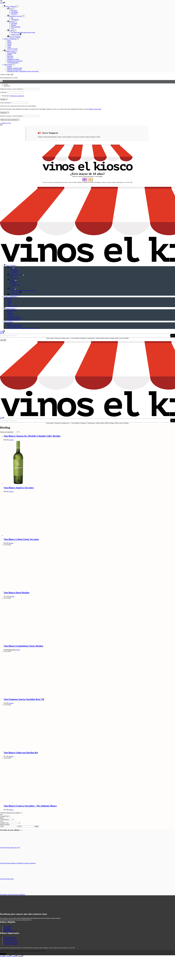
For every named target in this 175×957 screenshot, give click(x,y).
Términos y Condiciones (11, 940)
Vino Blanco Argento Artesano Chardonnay (12, 894)
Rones (9, 298)
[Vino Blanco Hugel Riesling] (18, 588)
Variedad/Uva (15, 278)
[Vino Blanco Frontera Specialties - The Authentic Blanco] (18, 802)
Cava (12, 286)
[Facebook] (5, 954)
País (12, 276)
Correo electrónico (5, 102)
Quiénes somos (8, 926)
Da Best (11, 289)
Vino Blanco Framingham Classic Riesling (23, 646)
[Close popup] (1, 125)
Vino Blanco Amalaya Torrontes (19, 487)
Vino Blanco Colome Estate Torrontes (21, 539)
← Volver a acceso (5, 123)
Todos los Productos (15, 295)
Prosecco (13, 283)
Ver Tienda (7, 928)
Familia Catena (15, 292)
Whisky (9, 299)
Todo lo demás (8, 321)
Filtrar (36, 826)
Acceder (3, 99)
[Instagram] (1, 954)
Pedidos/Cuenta (9, 308)
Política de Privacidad (10, 937)
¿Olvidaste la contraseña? (17, 96)
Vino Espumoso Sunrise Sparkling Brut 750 (24, 699)
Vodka (9, 303)
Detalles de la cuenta (13, 316)
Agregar (11, 440)
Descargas (10, 313)
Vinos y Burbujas (10, 265)
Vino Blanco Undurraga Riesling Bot (21, 752)
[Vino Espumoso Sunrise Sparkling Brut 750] (18, 695)
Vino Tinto (14, 269)
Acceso (6, 84)
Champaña (14, 281)
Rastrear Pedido (11, 310)
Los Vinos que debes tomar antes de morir (23, 290)
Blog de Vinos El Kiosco (14, 326)
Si (90, 179)
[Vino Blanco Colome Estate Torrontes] (18, 535)
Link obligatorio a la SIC (11, 942)
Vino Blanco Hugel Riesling (16, 592)
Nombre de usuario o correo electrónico (11, 89)
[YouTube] (3, 954)
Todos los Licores (12, 306)
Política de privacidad (95, 109)
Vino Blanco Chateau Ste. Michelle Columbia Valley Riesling (32, 436)
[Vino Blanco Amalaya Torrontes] (18, 484)
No (84, 179)
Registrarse (7, 86)
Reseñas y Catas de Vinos (14, 325)
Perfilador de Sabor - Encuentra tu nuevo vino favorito (23, 328)
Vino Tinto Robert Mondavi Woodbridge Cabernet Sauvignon (18, 863)
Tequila (9, 301)
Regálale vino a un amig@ (15, 318)
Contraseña (3, 92)
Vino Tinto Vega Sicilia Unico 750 (10, 847)
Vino (10, 267)
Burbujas (11, 280)
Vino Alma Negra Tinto (7, 879)
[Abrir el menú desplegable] (15, 280)
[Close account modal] (1, 81)
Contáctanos (7, 929)
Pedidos (9, 311)
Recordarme (5, 96)
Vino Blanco (14, 271)
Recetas (9, 323)
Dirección (10, 315)
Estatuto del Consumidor (11, 944)
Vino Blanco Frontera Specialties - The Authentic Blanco (30, 806)
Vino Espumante (16, 285)
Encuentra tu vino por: (15, 274)
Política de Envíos (9, 939)
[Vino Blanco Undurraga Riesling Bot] (18, 748)
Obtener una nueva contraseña (9, 119)
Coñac (9, 304)
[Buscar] (172, 335)
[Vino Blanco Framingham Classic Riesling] (18, 642)
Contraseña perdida (12, 320)
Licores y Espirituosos (10, 296)
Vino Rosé (14, 272)
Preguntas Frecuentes (10, 931)
